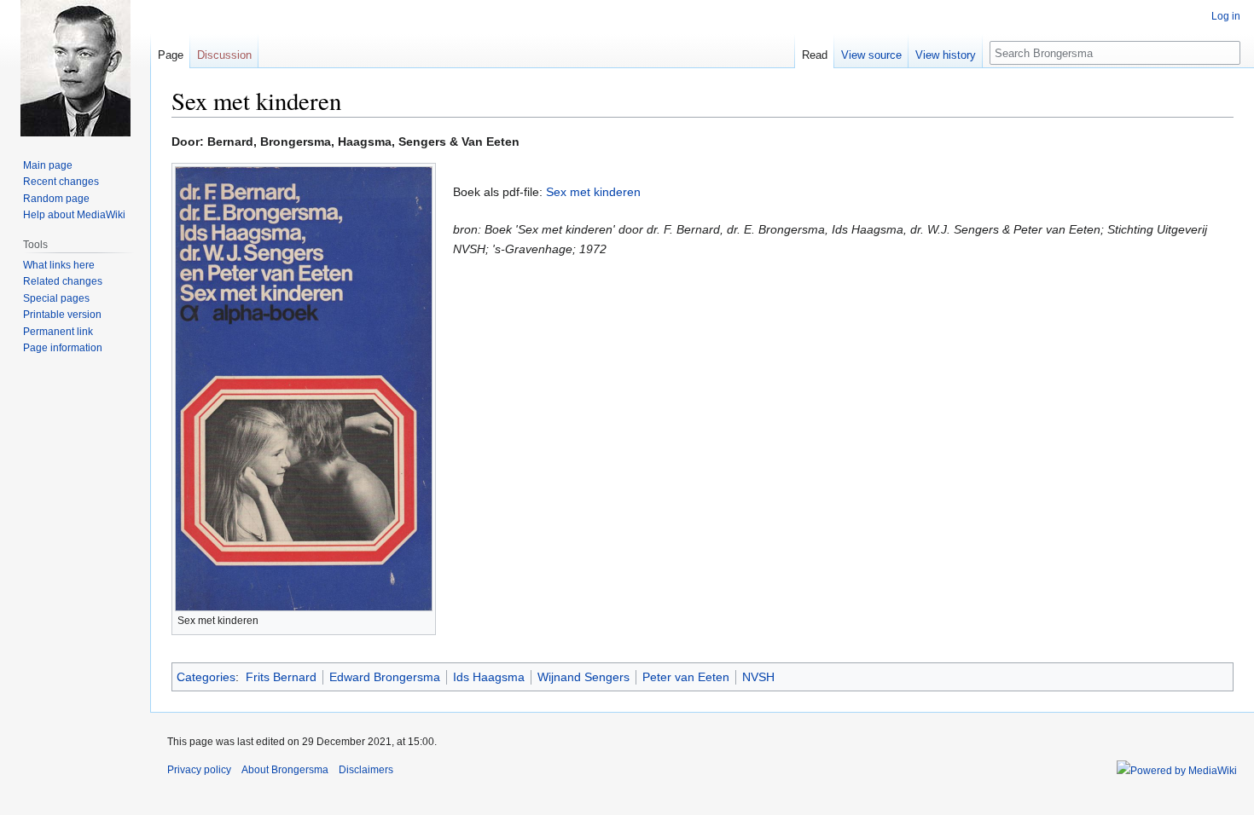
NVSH (758, 677)
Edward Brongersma (384, 677)
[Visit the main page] (75, 68)
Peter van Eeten (685, 677)
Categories (206, 677)
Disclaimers (366, 770)
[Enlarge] (423, 618)
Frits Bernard (281, 677)
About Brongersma (284, 770)
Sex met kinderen (593, 192)
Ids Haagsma (489, 677)
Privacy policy (199, 770)
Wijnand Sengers (583, 677)
